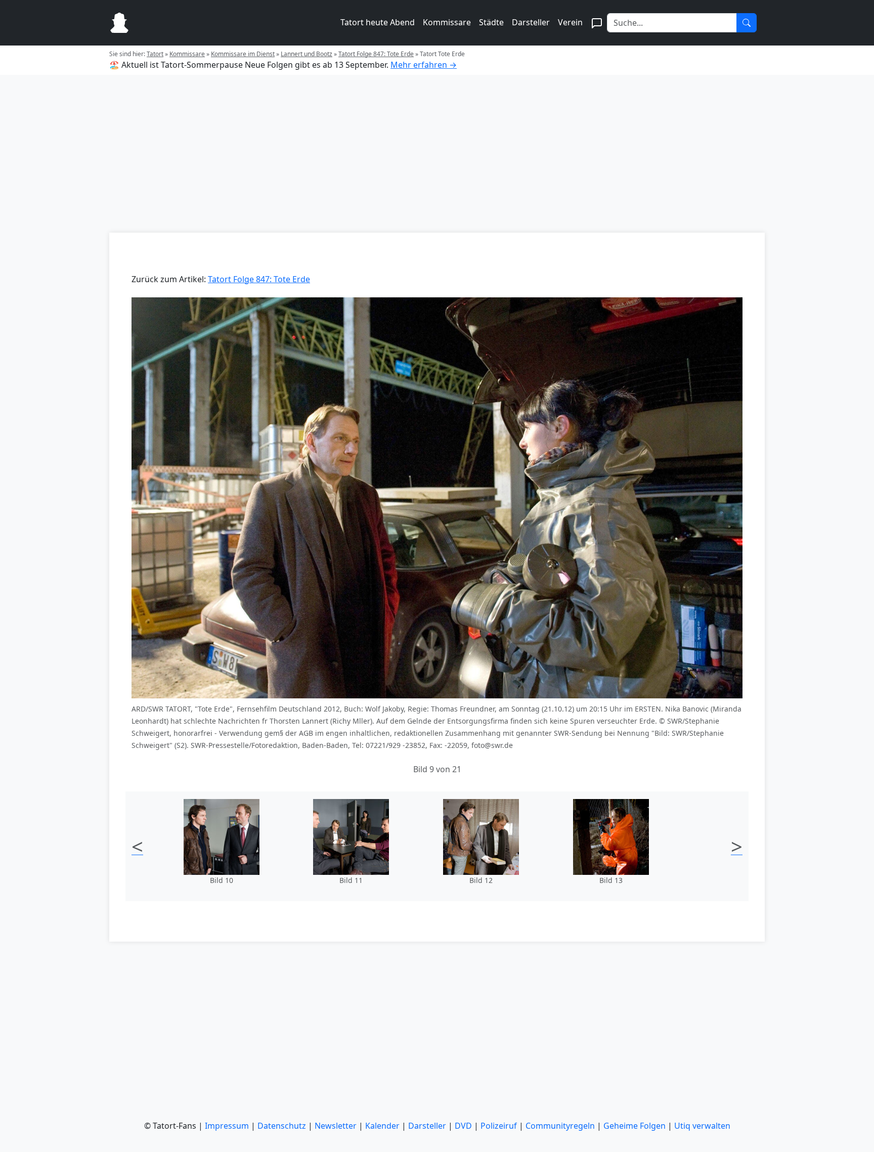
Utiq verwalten (702, 1125)
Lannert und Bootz (306, 54)
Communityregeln (560, 1125)
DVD (463, 1125)
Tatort (155, 54)
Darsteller (531, 22)
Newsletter (336, 1125)
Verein (570, 22)
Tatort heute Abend (377, 22)
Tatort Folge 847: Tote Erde (376, 54)
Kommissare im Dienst (243, 54)
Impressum (227, 1125)
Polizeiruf (498, 1125)
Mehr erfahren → (423, 64)
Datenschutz (281, 1125)
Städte (491, 22)
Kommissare (447, 22)
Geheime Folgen (634, 1125)
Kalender (382, 1125)
